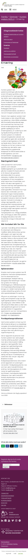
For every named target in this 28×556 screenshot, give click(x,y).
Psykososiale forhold (10, 54)
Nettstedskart (5, 542)
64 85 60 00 (9, 490)
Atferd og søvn (8, 39)
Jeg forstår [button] (8, 553)
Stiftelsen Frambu (12, 544)
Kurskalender (6, 500)
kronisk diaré (18, 388)
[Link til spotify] (20, 521)
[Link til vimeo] (12, 521)
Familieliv (6, 48)
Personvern (4, 546)
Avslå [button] (15, 553)
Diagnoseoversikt (7, 496)
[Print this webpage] (21, 446)
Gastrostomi (15, 315)
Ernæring (7, 45)
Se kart (11, 512)
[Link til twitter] (2, 521)
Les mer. (20, 553)
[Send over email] (3, 446)
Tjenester (4, 493)
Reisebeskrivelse (14, 514)
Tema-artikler (6, 498)
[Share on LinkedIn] (16, 446)
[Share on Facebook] (7, 446)
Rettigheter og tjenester (11, 57)
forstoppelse (5, 390)
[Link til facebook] (6, 521)
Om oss (3, 505)
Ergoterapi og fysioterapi (11, 42)
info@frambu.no (10, 488)
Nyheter (4, 503)
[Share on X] (12, 446)
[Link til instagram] (16, 521)
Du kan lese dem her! (10, 433)
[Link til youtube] (9, 521)
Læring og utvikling (9, 51)
